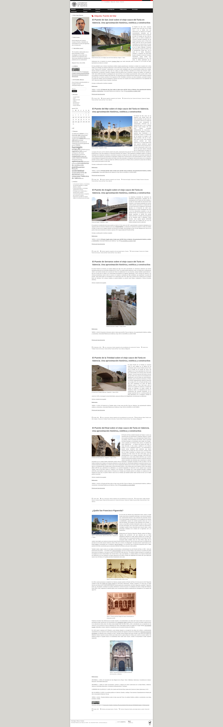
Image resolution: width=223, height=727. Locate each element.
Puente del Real (102, 99)
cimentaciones (84, 135)
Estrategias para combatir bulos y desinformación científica (80, 192)
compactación (76, 137)
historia (104, 98)
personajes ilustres (121, 251)
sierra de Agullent (116, 550)
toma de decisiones (79, 173)
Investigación (111, 9)
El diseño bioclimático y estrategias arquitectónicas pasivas (80, 189)
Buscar (117, 1)
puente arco (112, 500)
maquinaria (76, 156)
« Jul (73, 128)
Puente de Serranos (137, 98)
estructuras (109, 347)
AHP (73, 133)
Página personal (76, 99)
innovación (84, 151)
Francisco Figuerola (124, 709)
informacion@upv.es (103, 722)
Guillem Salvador (146, 498)
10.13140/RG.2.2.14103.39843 (127, 485)
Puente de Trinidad (146, 98)
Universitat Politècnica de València (80, 177)
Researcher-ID (76, 102)
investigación (75, 153)
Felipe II (97, 544)
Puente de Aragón (126, 179)
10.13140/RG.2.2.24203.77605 (128, 241)
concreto (82, 137)
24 (73, 121)
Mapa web (113, 1)
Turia (107, 99)
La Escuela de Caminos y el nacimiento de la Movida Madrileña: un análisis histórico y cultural (81, 185)
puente (142, 709)
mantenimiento (82, 154)
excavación (80, 143)
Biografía (73, 9)
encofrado (80, 140)
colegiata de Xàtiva (122, 622)
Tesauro (85, 11)
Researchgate (76, 103)
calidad (81, 133)
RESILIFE (75, 169)
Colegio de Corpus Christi (108, 583)
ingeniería (108, 98)
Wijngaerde (127, 348)
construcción (75, 138)
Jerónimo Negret (98, 500)
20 (81, 119)
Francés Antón (139, 498)
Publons (74, 101)
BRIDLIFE (76, 133)
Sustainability (76, 172)
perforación (74, 163)
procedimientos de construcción (129, 347)
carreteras (86, 133)
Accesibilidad (107, 1)
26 (78, 121)
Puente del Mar (95, 99)
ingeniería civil (114, 98)
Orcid (74, 98)
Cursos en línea (87, 9)
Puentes (119, 98)
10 (73, 117)
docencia (88, 138)
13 (81, 117)
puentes (81, 167)
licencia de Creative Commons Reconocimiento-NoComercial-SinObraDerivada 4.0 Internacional (126, 705)
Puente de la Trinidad (135, 179)
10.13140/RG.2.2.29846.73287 (133, 91)
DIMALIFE (82, 138)
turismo (82, 174)
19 (78, 119)
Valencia (110, 99)
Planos (78, 720)
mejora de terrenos (81, 158)
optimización (77, 161)
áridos (82, 178)
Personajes (135, 9)
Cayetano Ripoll (116, 61)
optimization (86, 161)
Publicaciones (123, 9)
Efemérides (74, 11)
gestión (73, 145)
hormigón (77, 147)
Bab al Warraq (139, 417)
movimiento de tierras (77, 159)
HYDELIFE (76, 149)
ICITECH (82, 149)
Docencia (97, 9)
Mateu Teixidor (146, 417)
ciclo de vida (76, 135)
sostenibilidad (78, 171)
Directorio (122, 1)
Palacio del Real (106, 500)
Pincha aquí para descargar (98, 94)
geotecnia (86, 143)
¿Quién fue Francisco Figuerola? (107, 510)
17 (73, 119)
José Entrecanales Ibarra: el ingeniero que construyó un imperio (81, 194)
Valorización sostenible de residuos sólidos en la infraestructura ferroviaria (81, 197)
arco (105, 347)
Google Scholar (76, 97)
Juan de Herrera (118, 544)
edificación (75, 140)
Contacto (97, 11)
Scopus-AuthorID (76, 105)
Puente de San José (128, 98)
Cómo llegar (73, 720)
